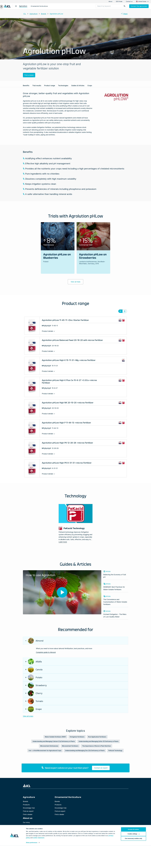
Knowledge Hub (29, 808)
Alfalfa (39, 661)
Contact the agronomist (139, 6)
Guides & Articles (77, 85)
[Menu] (16, 6)
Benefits (26, 85)
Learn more (63, 542)
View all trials (75, 282)
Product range (49, 85)
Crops (89, 85)
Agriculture (23, 6)
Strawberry (41, 685)
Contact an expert (101, 768)
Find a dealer (29, 75)
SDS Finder (119, 1)
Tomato (39, 701)
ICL (24, 14)
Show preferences (31, 842)
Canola (39, 669)
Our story (26, 822)
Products (26, 805)
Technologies (63, 85)
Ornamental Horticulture (39, 6)
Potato (39, 677)
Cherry (39, 693)
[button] (142, 1)
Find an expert (28, 811)
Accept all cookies (133, 829)
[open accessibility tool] (1, 6)
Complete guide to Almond (46, 652)
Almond (39, 640)
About (110, 1)
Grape (39, 709)
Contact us (129, 1)
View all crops (28, 716)
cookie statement (38, 837)
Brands (43, 14)
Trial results (36, 85)
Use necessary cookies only (133, 838)
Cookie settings (132, 834)
